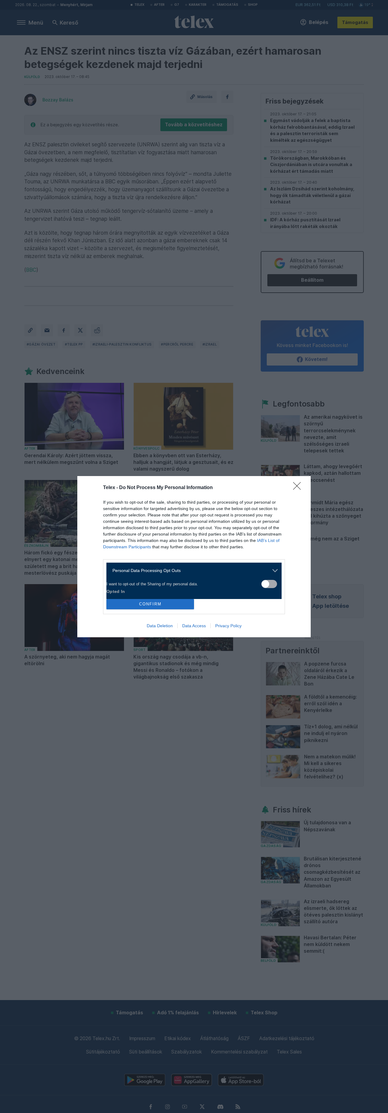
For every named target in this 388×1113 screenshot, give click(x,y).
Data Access (194, 625)
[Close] (299, 488)
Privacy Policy (228, 625)
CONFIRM (150, 604)
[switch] (269, 584)
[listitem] (191, 570)
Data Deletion (160, 625)
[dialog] (194, 556)
